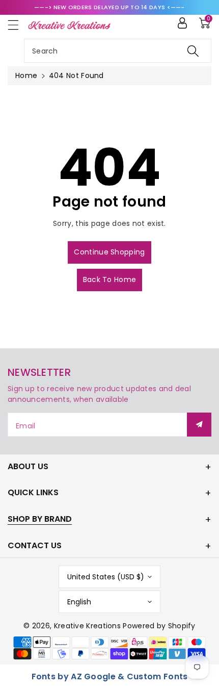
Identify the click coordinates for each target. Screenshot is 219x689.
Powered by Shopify (159, 626)
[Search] (193, 50)
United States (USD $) (105, 577)
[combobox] (117, 50)
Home (26, 75)
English (79, 602)
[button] (18, 24)
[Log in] (182, 23)
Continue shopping (109, 252)
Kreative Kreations (87, 626)
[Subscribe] (199, 425)
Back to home (109, 279)
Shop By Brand (40, 519)
